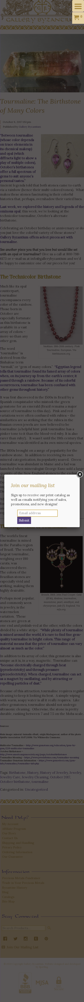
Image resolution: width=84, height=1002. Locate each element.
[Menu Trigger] (78, 6)
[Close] (80, 475)
